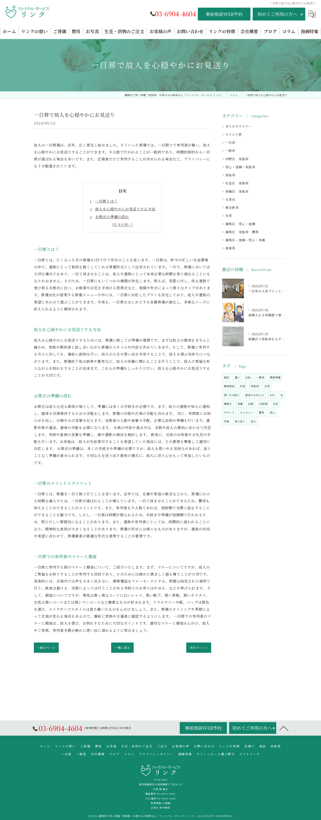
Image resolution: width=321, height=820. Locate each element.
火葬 (266, 386)
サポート (229, 412)
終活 (242, 386)
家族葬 (230, 175)
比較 (248, 377)
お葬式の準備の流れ (112, 216)
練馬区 (228, 404)
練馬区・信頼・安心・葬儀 (245, 240)
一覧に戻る (122, 647)
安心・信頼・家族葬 (240, 167)
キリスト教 (233, 134)
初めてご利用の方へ (277, 14)
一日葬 (230, 142)
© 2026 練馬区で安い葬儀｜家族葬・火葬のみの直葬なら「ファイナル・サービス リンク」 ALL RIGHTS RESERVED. (161, 816)
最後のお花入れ (254, 395)
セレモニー (246, 412)
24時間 (263, 404)
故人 (253, 421)
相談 (226, 377)
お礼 (272, 395)
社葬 (228, 215)
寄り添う (240, 421)
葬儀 (240, 404)
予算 (226, 421)
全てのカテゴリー (238, 126)
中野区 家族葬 (238, 159)
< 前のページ (46, 647)
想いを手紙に (232, 395)
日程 (250, 404)
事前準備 (275, 377)
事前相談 (229, 386)
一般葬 (232, 150)
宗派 (275, 404)
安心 (272, 412)
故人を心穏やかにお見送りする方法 (125, 208)
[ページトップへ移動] (284, 728)
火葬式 (230, 199)
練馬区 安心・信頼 (240, 224)
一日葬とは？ (106, 201)
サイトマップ (249, 754)
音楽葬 (230, 248)
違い (237, 377)
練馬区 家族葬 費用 (242, 232)
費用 (261, 412)
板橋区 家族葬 (237, 191)
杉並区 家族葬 (237, 183)
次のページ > (199, 647)
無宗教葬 (232, 207)
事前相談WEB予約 (224, 14)
